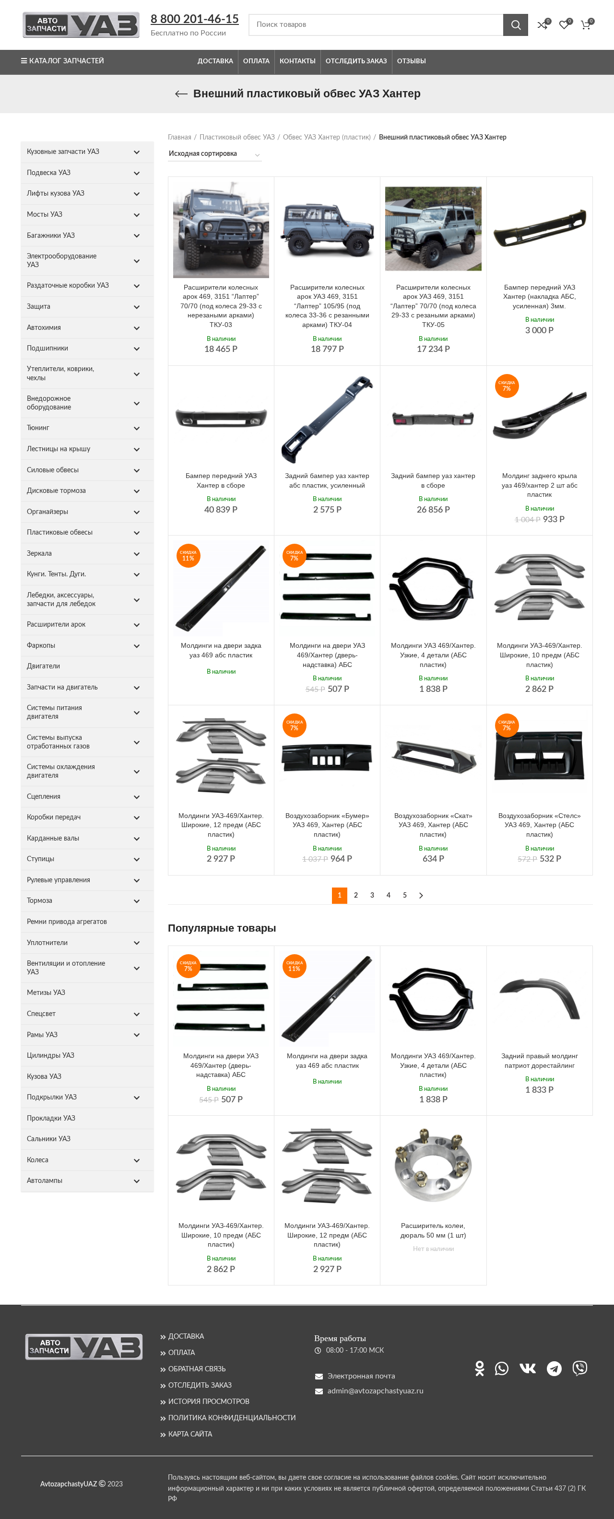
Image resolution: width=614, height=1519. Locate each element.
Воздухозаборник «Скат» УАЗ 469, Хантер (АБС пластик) (433, 825)
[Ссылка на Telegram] (554, 1368)
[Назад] (181, 94)
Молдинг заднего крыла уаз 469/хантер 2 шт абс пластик (540, 485)
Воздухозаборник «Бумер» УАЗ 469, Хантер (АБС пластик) (327, 825)
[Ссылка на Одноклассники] (480, 1368)
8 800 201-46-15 (195, 19)
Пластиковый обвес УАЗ (237, 137)
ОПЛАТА (181, 1353)
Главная (179, 137)
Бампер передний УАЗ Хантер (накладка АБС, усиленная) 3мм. (539, 296)
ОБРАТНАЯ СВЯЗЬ (197, 1369)
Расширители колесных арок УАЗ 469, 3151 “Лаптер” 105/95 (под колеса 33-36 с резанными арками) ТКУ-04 (327, 305)
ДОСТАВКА (186, 1336)
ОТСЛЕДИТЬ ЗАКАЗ (200, 1385)
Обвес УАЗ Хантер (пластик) (327, 137)
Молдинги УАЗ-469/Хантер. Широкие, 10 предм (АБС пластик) (539, 655)
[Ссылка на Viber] (580, 1368)
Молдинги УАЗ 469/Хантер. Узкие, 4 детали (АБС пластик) (433, 655)
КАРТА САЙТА (190, 1434)
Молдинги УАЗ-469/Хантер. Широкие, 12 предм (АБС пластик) (221, 825)
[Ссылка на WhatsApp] (502, 1368)
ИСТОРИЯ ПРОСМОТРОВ (208, 1402)
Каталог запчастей (66, 61)
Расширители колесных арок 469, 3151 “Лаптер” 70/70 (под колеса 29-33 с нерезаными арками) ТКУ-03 (221, 305)
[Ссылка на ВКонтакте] (528, 1368)
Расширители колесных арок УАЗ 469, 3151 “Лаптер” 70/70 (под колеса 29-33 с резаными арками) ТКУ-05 (433, 305)
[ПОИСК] (515, 25)
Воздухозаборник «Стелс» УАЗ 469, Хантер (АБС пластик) (539, 825)
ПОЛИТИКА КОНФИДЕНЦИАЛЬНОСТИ (232, 1418)
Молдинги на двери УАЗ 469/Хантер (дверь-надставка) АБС (327, 655)
